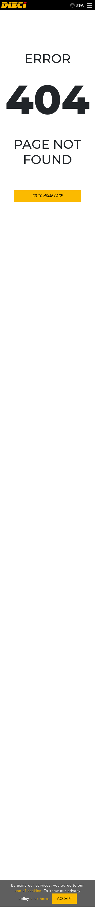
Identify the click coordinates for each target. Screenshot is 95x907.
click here (39, 899)
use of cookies (28, 891)
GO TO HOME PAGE (47, 195)
